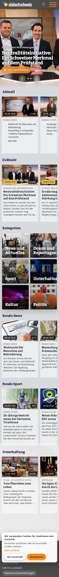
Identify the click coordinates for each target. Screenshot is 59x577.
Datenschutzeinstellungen (19, 573)
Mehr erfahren (12, 550)
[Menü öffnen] (53, 4)
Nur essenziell (15, 556)
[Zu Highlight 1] (28, 78)
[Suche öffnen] (44, 4)
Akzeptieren (36, 556)
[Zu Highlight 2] (31, 78)
